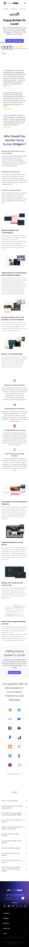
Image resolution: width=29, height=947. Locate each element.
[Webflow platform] (19, 719)
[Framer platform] (10, 737)
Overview (5, 9)
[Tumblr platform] (19, 756)
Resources (6, 928)
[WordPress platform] (19, 710)
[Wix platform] (10, 719)
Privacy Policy (21, 937)
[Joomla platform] (10, 756)
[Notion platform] (10, 728)
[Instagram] (12, 906)
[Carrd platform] (19, 747)
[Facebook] (17, 906)
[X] (24, 906)
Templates (14, 9)
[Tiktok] (20, 906)
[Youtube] (8, 906)
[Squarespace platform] (19, 728)
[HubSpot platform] (19, 765)
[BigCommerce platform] (19, 737)
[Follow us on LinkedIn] (4, 906)
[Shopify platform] (10, 710)
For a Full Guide (14, 672)
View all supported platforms (14, 774)
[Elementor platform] (10, 765)
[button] (23, 898)
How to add (22, 9)
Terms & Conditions (9, 937)
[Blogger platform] (10, 747)
